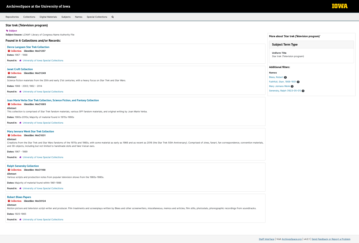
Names (78, 16)
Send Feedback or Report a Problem (331, 239)
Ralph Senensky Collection (23, 166)
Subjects (66, 16)
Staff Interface (266, 239)
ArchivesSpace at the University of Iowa (38, 6)
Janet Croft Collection (20, 69)
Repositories (12, 16)
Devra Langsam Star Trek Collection (28, 47)
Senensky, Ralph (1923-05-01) (286, 90)
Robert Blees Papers (19, 197)
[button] (285, 44)
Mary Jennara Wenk (281, 86)
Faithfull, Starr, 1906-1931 (284, 81)
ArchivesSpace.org (292, 239)
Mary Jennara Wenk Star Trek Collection (30, 131)
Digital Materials (48, 16)
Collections (29, 16)
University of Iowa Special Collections (43, 60)
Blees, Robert (277, 77)
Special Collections (97, 16)
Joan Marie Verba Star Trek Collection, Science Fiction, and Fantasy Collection (53, 100)
